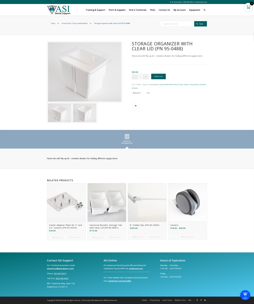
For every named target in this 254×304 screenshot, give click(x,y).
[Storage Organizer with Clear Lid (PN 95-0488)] (84, 72)
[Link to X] (197, 300)
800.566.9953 (62, 278)
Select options (188, 237)
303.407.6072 (188, 2)
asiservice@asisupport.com (60, 268)
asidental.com (136, 268)
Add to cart (158, 76)
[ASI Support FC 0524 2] (58, 10)
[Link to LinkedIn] (205, 300)
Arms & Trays (178, 84)
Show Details (75, 237)
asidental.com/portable (119, 281)
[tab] (127, 140)
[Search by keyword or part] (204, 10)
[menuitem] (95, 10)
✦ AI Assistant (175, 2)
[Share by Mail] (135, 105)
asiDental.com (201, 2)
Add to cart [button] (58, 237)
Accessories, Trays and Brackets (161, 84)
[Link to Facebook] (201, 300)
